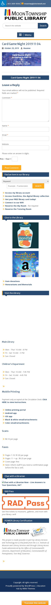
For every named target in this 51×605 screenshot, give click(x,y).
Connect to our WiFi (14, 202)
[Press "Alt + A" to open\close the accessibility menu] (3, 3)
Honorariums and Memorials (18, 284)
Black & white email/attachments (21, 419)
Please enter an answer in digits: (15, 153)
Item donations (12, 281)
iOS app (8, 416)
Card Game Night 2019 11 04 (25, 77)
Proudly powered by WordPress (20, 586)
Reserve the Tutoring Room (18, 209)
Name (5, 125)
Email (5, 135)
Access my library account (17, 193)
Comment (7, 97)
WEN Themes (28, 588)
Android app (11, 413)
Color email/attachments (17, 423)
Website (5, 144)
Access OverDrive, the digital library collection (27, 196)
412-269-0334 (14, 4)
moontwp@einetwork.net (35, 4)
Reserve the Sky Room (15, 206)
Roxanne (26, 48)
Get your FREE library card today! (20, 199)
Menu (28, 35)
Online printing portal (15, 410)
